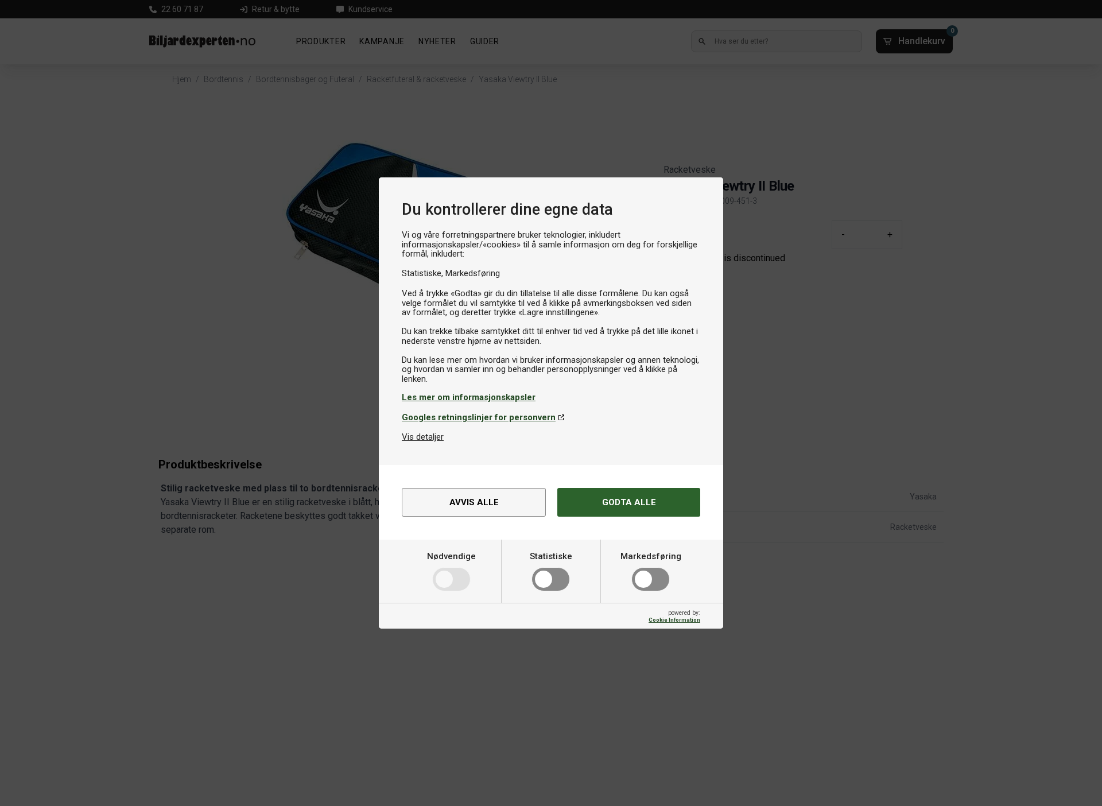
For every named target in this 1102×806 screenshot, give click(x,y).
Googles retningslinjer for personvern (479, 417)
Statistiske (551, 556)
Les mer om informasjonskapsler (469, 397)
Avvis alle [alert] (474, 502)
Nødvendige (451, 556)
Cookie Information (674, 620)
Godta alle (629, 502)
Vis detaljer (423, 437)
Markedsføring (650, 556)
